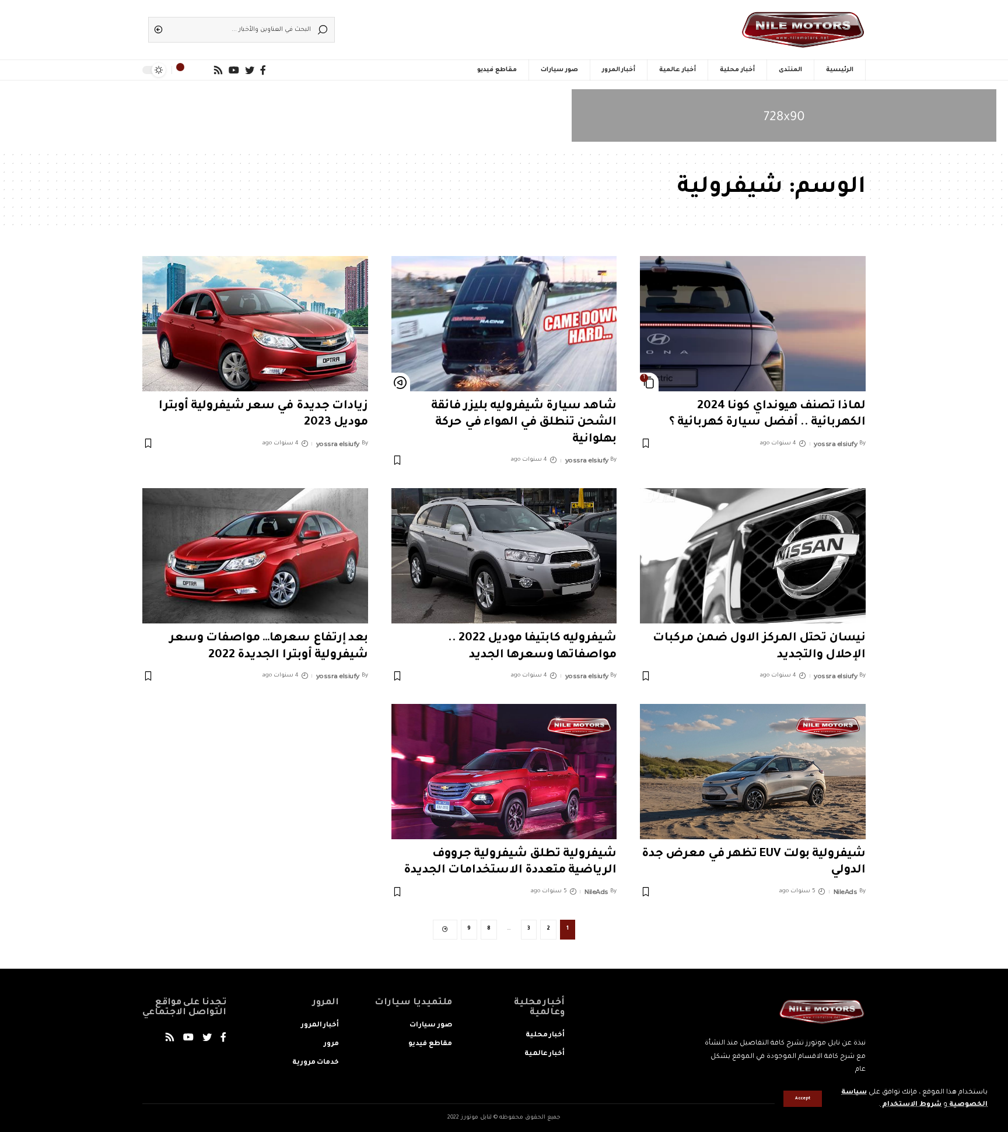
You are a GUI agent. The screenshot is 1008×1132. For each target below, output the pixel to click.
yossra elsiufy (835, 444)
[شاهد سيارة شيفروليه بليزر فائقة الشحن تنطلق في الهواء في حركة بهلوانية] (504, 323)
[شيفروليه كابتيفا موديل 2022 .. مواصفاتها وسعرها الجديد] (504, 555)
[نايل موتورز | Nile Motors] (803, 29)
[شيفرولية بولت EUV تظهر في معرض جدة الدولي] (753, 771)
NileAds (846, 892)
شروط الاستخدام (911, 1105)
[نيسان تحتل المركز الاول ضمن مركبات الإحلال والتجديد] (753, 555)
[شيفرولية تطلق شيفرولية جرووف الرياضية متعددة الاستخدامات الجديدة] (504, 771)
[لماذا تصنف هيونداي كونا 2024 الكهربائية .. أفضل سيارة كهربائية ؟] (753, 323)
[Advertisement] (521, 26)
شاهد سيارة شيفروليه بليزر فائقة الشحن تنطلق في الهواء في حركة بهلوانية (524, 423)
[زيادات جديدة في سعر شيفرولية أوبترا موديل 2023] (255, 323)
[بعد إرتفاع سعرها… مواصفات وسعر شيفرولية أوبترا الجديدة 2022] (255, 555)
